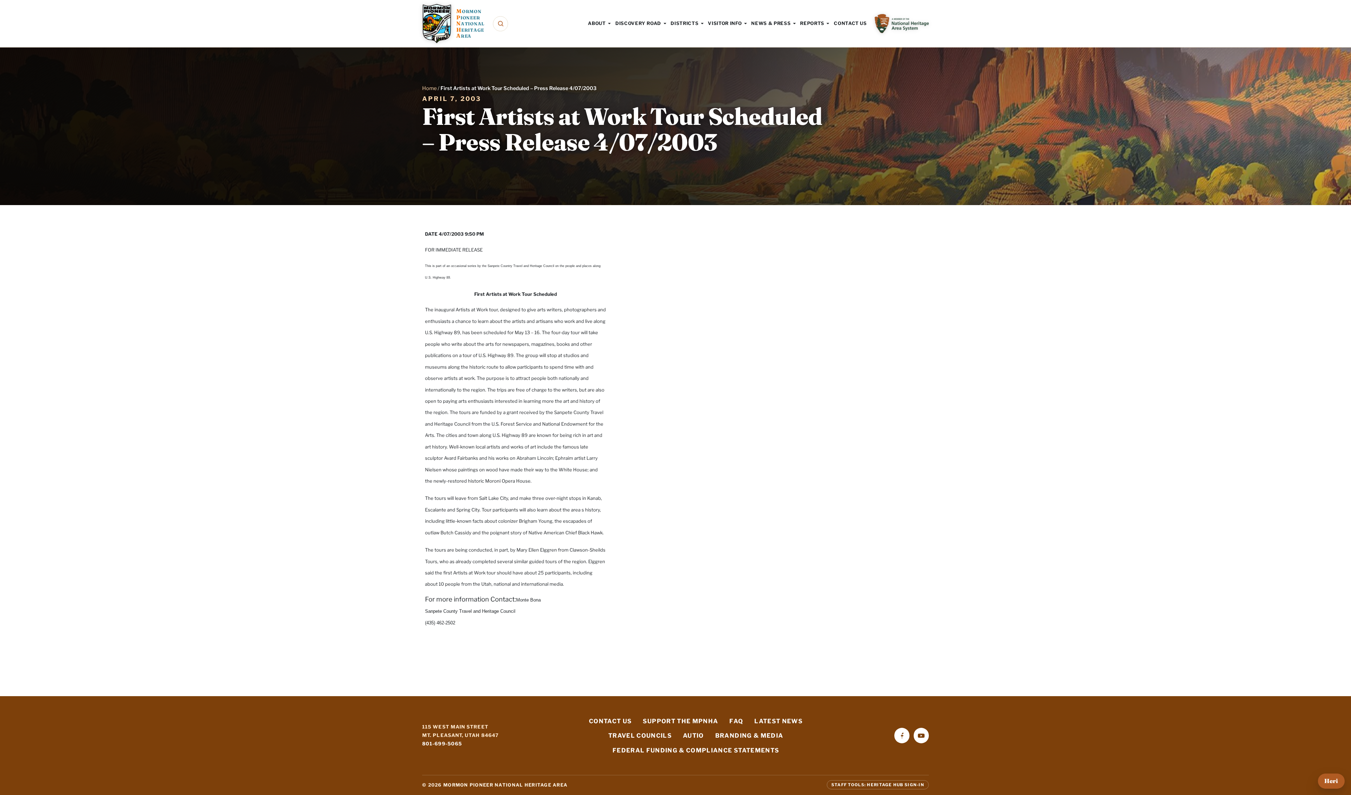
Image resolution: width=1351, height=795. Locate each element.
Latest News (778, 721)
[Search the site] (500, 23)
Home (429, 88)
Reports (812, 23)
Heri (1331, 780)
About (596, 23)
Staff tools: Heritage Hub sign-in (877, 784)
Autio (693, 735)
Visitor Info (725, 23)
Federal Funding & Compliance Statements (696, 750)
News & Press (771, 23)
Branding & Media (749, 735)
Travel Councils (640, 735)
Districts (684, 23)
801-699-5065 (442, 743)
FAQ (736, 721)
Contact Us (850, 23)
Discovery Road (638, 23)
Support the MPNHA (680, 721)
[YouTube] (921, 735)
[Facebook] (901, 735)
